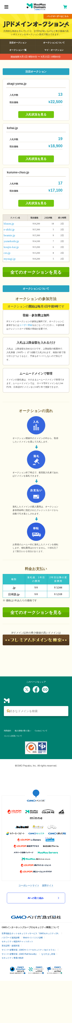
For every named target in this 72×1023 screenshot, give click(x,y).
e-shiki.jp (9, 229)
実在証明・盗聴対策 (10, 946)
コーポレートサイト (28, 885)
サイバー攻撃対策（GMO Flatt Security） (20, 954)
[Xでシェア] (26, 689)
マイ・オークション (54, 50)
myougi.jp (9, 258)
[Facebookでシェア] (36, 689)
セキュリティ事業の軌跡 (12, 958)
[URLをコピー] (45, 689)
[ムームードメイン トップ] (36, 7)
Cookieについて (41, 731)
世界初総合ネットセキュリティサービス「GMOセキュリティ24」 (31, 933)
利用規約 (7, 731)
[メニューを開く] (6, 7)
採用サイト (48, 885)
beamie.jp (9, 235)
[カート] (65, 7)
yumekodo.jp (11, 241)
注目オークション (18, 42)
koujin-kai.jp (11, 247)
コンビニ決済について (13, 736)
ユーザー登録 (25, 325)
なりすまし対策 (48, 954)
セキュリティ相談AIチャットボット (17, 941)
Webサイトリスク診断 (33, 937)
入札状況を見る (36, 114)
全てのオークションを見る (36, 272)
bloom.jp (9, 223)
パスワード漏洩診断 (10, 937)
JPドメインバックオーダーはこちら (58, 16)
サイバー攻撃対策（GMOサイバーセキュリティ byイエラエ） (29, 950)
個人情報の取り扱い (23, 731)
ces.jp (7, 253)
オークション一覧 (18, 50)
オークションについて (54, 42)
